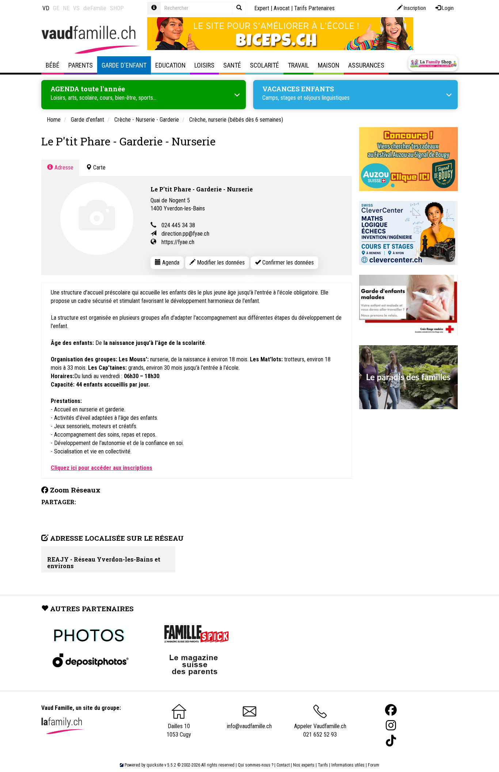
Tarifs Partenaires (314, 8)
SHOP (117, 8)
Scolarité (264, 65)
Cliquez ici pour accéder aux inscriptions (101, 467)
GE (56, 8)
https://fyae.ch (177, 242)
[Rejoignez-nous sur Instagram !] (391, 725)
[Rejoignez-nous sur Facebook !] (391, 710)
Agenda (170, 262)
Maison (328, 65)
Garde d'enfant (124, 65)
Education (170, 65)
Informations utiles (348, 765)
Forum (373, 765)
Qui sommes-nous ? (255, 765)
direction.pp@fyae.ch (185, 233)
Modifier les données (220, 262)
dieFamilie (94, 8)
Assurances (366, 65)
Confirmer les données (287, 262)
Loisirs (204, 65)
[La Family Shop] (433, 63)
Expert (261, 8)
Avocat (282, 8)
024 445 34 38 (178, 225)
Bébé (53, 65)
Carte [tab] (99, 167)
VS (76, 8)
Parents (80, 65)
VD (45, 8)
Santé (232, 65)
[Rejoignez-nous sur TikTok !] (391, 740)
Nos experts (304, 765)
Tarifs (323, 765)
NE (66, 8)
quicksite (154, 765)
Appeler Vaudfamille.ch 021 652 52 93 (320, 730)
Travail (298, 65)
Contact (283, 765)
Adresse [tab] (63, 167)
